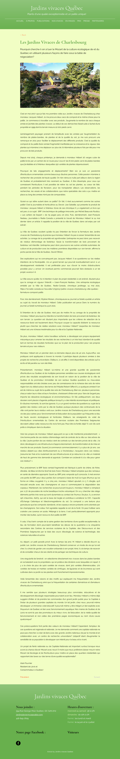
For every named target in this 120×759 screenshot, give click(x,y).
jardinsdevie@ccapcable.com (29, 714)
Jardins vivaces (51, 696)
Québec (73, 7)
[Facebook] (18, 743)
